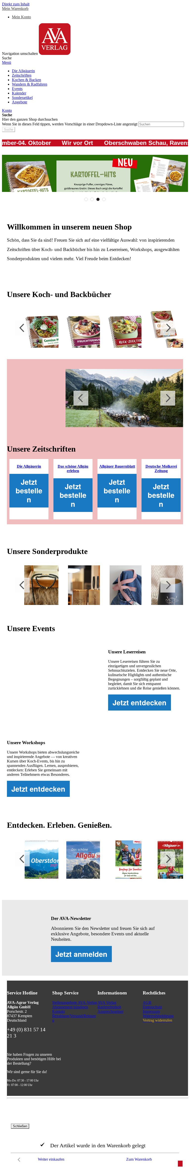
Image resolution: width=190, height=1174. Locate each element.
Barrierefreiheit (109, 1007)
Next (167, 328)
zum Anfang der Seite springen (180, 1164)
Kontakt (58, 1011)
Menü (6, 62)
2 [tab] (92, 199)
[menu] (95, 86)
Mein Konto (21, 17)
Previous (22, 328)
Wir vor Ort (59, 142)
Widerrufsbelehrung (158, 1016)
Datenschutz (152, 1007)
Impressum (151, 1011)
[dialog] (95, 1144)
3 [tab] (98, 199)
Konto (7, 110)
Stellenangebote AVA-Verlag (74, 1002)
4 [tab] (104, 199)
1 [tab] (86, 199)
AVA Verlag (106, 1002)
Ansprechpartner (110, 1011)
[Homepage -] (55, 53)
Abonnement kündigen (70, 1007)
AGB (147, 1002)
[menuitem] (23, 71)
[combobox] (161, 124)
